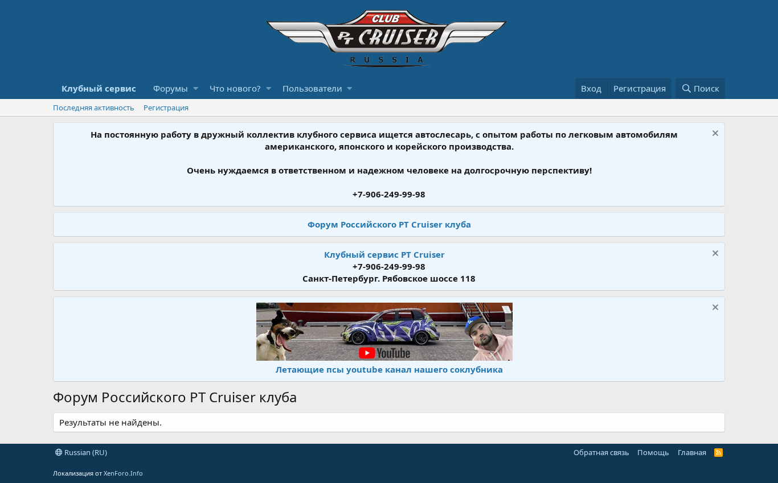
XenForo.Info (123, 473)
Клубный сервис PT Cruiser (384, 254)
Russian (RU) (85, 452)
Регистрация (166, 107)
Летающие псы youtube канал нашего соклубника (389, 369)
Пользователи (312, 88)
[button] (195, 88)
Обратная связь (601, 452)
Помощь (653, 452)
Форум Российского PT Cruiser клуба (389, 224)
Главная (692, 452)
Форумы (170, 88)
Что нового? (235, 88)
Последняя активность (93, 107)
